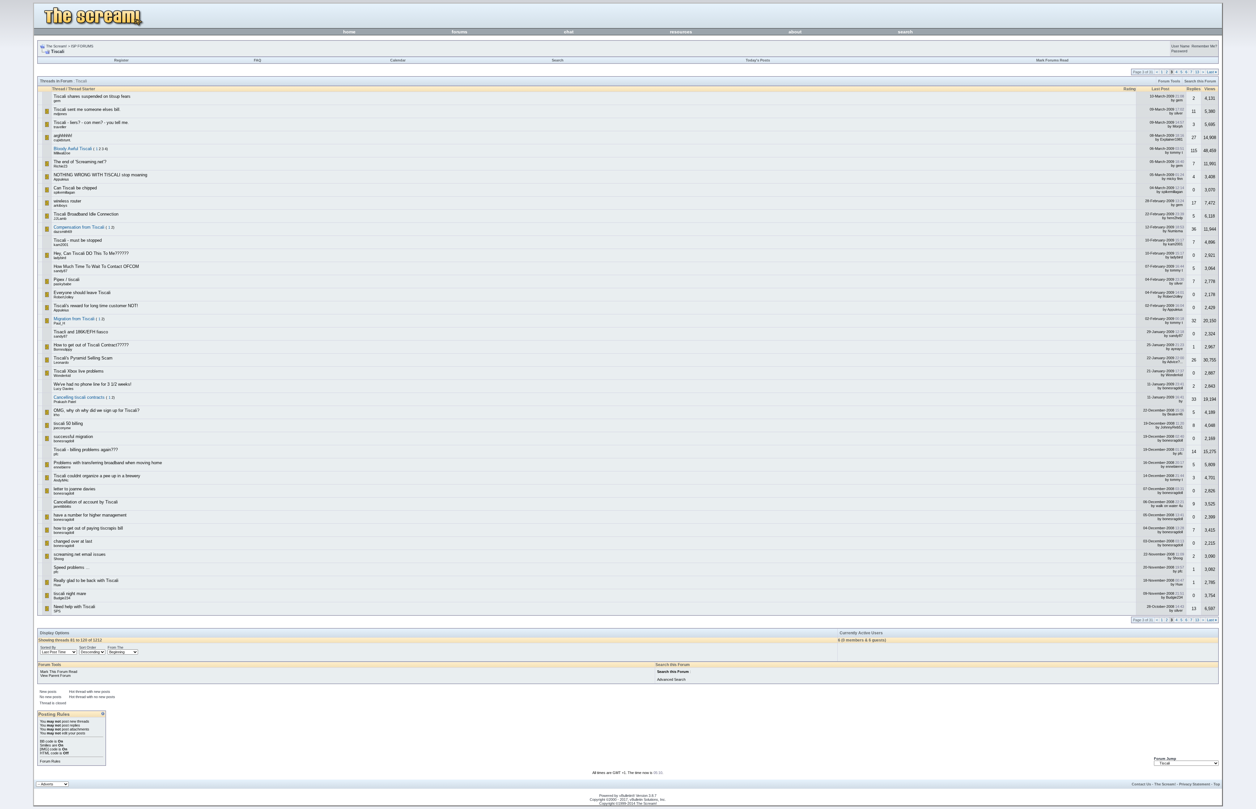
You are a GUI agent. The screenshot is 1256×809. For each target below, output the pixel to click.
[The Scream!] (96, 26)
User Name (1180, 46)
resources (681, 31)
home (349, 31)
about (795, 31)
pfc (56, 454)
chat (569, 31)
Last (1212, 72)
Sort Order (87, 647)
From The (115, 647)
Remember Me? (1204, 46)
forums (459, 31)
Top (1216, 784)
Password (1179, 51)
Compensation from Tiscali (79, 227)
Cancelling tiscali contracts (79, 397)
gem (57, 101)
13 (1197, 72)
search (905, 31)
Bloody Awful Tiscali (73, 148)
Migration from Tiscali (74, 318)
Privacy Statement (1194, 784)
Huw (57, 585)
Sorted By (48, 647)
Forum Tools (1169, 81)
